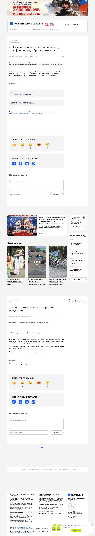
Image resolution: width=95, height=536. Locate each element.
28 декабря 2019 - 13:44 (15, 56)
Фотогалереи (25, 29)
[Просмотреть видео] (16, 262)
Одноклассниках (24, 113)
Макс (40, 113)
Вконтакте (13, 113)
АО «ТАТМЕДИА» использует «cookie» (22, 528)
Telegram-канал (33, 112)
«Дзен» (34, 113)
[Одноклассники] (20, 163)
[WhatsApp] (33, 163)
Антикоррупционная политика (20, 527)
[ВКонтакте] (14, 163)
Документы (63, 469)
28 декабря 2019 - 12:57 (15, 316)
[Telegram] (27, 163)
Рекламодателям (40, 29)
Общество (15, 41)
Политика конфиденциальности (20, 532)
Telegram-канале (18, 94)
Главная (13, 29)
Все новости (78, 279)
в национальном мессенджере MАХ (24, 104)
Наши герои (55, 29)
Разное (73, 469)
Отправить (57, 194)
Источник (12, 84)
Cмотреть (76, 530)
